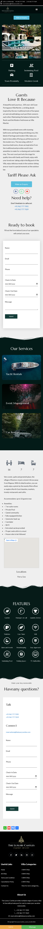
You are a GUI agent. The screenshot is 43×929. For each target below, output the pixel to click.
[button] (36, 9)
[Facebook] (11, 855)
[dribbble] (27, 855)
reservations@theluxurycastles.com (18, 732)
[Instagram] (32, 855)
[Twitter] (16, 855)
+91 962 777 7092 (21, 206)
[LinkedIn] (22, 855)
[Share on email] (27, 191)
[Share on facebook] (16, 191)
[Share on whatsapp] (21, 191)
